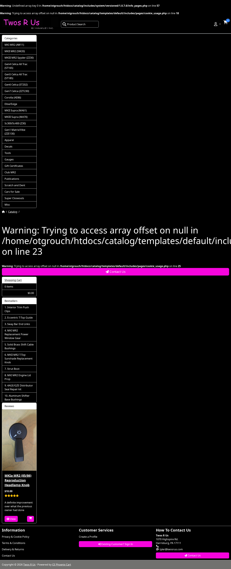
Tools (8, 153)
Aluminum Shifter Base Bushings (17, 397)
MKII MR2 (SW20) (15, 51)
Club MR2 (10, 172)
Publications (12, 179)
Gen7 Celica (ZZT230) (17, 91)
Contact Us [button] (194, 555)
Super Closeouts (14, 198)
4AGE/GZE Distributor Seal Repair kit (19, 387)
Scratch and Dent (15, 185)
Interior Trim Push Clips (17, 309)
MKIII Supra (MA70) (16, 117)
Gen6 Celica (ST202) (16, 84)
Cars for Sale (12, 191)
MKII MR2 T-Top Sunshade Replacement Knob (19, 358)
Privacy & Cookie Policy (15, 536)
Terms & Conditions (13, 543)
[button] (217, 24)
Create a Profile (88, 536)
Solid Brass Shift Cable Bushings (19, 346)
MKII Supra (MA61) (16, 110)
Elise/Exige (11, 104)
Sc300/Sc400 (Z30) (15, 123)
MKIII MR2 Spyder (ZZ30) (19, 57)
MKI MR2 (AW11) (14, 44)
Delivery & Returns (13, 549)
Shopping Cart (13, 280)
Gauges (9, 159)
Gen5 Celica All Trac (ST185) (16, 76)
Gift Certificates (14, 166)
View (12, 519)
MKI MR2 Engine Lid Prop (18, 377)
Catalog (12, 211)
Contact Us (117, 272)
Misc (7, 204)
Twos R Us (29, 564)
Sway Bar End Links (18, 324)
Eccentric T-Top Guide (20, 317)
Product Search (76, 24)
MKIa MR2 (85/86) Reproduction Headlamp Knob (18, 480)
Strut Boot (13, 369)
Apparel (9, 140)
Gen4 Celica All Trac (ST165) (16, 66)
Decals (8, 146)
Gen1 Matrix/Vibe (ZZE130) (15, 131)
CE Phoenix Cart (61, 564)
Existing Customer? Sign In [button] (117, 544)
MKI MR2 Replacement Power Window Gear (16, 334)
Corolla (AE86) (13, 97)
